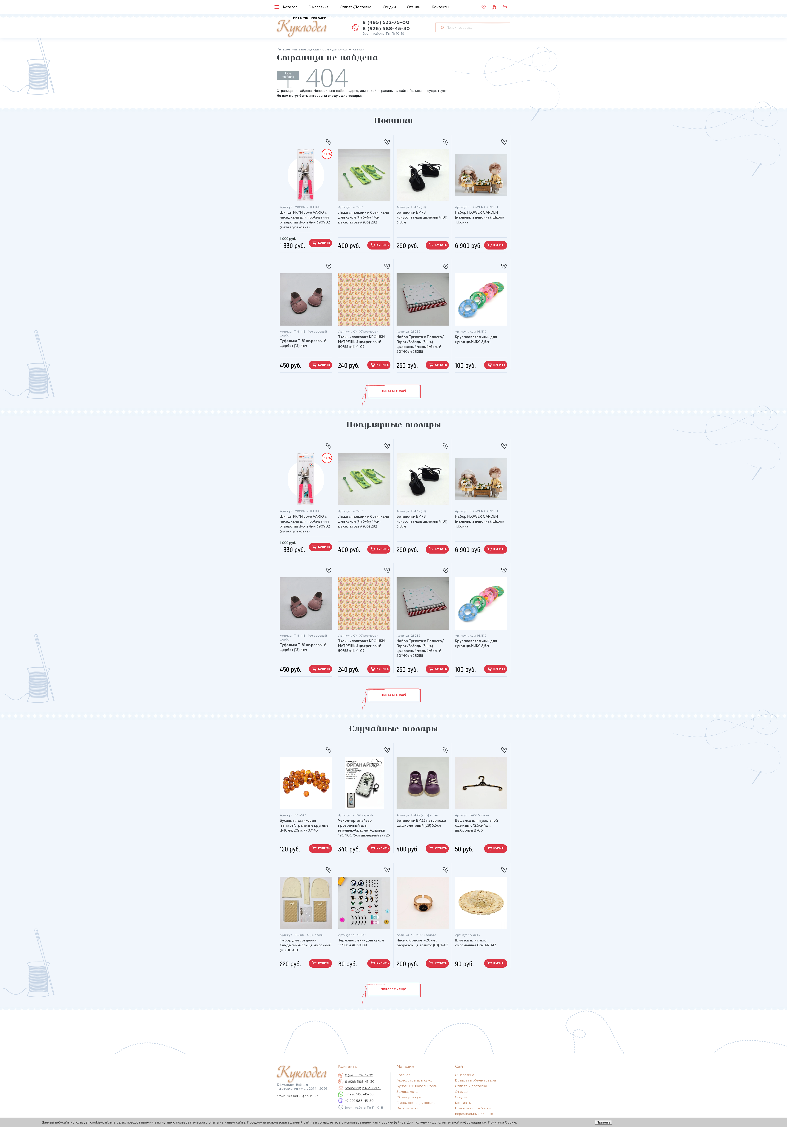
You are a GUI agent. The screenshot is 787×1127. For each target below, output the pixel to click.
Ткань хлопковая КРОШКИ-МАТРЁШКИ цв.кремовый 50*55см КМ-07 (362, 342)
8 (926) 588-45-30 (386, 28)
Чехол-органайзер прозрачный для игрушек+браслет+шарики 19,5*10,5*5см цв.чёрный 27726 (364, 828)
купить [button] (324, 243)
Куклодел (301, 26)
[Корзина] (505, 7)
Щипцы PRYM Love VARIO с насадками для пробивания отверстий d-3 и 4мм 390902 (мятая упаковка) (305, 220)
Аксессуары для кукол (415, 1080)
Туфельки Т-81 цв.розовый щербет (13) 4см (303, 343)
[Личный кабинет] (494, 7)
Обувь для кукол (410, 1097)
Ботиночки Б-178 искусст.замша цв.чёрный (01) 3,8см (422, 217)
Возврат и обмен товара (475, 1080)
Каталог (290, 7)
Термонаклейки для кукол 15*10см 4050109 (361, 943)
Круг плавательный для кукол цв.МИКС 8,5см (476, 339)
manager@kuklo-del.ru (363, 1088)
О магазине (318, 7)
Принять (603, 1122)
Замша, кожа (407, 1092)
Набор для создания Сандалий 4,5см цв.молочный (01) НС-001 (305, 945)
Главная (403, 1075)
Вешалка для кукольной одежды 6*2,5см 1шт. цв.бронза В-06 (476, 825)
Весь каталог (408, 1108)
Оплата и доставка (471, 1086)
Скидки (389, 7)
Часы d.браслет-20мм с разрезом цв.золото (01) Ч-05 (422, 943)
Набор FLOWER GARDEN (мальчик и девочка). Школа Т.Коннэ (479, 217)
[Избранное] (483, 7)
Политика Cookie (502, 1122)
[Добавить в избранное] (328, 140)
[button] (393, 390)
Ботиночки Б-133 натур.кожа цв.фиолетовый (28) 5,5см (421, 823)
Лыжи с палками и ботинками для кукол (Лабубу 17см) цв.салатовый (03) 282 (363, 217)
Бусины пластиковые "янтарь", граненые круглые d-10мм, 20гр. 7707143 (304, 825)
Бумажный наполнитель (417, 1086)
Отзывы (414, 7)
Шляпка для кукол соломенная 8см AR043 (475, 943)
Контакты (440, 7)
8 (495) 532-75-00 (386, 22)
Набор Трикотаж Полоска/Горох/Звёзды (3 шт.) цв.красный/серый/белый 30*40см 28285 (420, 344)
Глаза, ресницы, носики (416, 1103)
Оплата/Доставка (355, 7)
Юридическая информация (297, 1095)
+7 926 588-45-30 (359, 1094)
